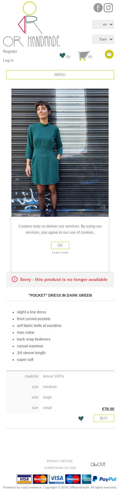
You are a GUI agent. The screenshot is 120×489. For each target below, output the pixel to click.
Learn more (60, 252)
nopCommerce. (32, 487)
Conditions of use (60, 468)
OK (60, 245)
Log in (8, 60)
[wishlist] (58, 57)
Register (10, 51)
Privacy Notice (60, 461)
